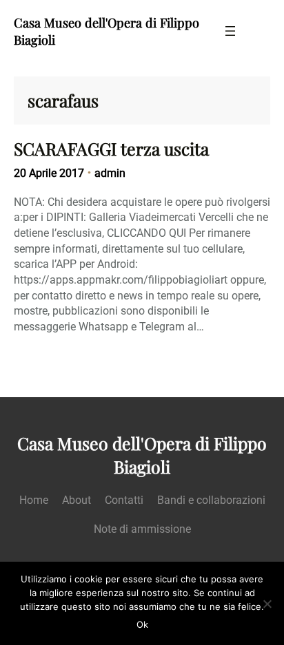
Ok (142, 624)
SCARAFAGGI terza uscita (111, 148)
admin (109, 173)
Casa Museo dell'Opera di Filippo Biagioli (142, 455)
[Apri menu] (230, 31)
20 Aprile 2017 (49, 173)
